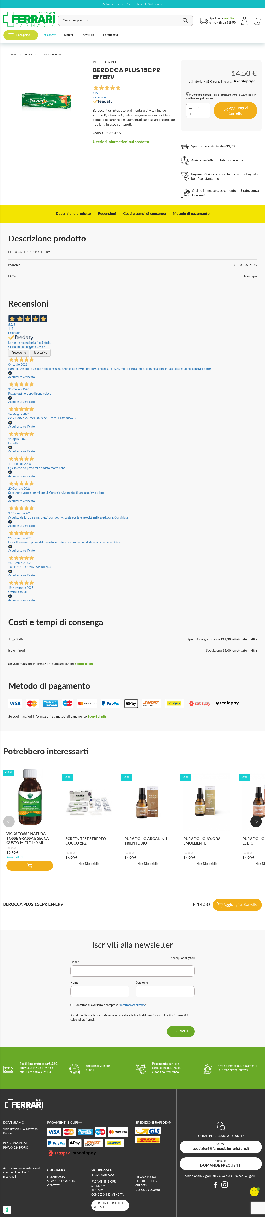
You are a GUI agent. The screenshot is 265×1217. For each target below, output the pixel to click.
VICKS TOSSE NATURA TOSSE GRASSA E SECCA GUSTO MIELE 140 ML (27, 838)
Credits (141, 1185)
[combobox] (125, 20)
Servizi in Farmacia (61, 1181)
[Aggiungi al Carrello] (29, 866)
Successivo (40, 352)
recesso (97, 1190)
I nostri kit (87, 35)
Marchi (68, 35)
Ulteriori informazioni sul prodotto (121, 142)
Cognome (142, 982)
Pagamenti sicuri (104, 1181)
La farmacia (110, 35)
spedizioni (98, 1186)
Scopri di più (84, 663)
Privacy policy (146, 1177)
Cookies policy (146, 1181)
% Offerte (50, 35)
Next (256, 821)
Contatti (53, 1185)
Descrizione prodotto (73, 214)
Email (74, 962)
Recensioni (107, 214)
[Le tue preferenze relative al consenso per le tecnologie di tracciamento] (7, 1210)
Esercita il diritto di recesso (108, 1205)
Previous (9, 821)
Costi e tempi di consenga (144, 214)
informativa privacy (132, 1005)
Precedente (19, 352)
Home (13, 54)
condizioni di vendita (107, 1194)
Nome (74, 982)
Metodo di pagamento (191, 214)
